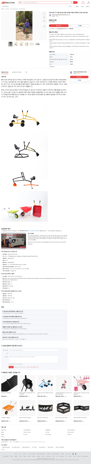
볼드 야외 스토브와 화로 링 (42, 417)
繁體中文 (16, 456)
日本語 (20, 456)
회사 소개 (16, 453)
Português (38, 456)
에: (7, 353)
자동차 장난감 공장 (6, 447)
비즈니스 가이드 (68, 453)
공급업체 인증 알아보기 (56, 453)
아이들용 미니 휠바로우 (5, 417)
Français (24, 456)
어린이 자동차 (50, 447)
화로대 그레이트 (71, 432)
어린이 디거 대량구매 (60, 447)
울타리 (2, 432)
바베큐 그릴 (3, 430)
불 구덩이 (69, 434)
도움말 (77, 6)
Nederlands (62, 456)
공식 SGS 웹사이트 (32, 230)
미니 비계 (25, 434)
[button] (71, 2)
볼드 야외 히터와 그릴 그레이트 (61, 417)
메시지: (6, 356)
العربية (57, 456)
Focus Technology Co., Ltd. (46, 458)
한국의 (53, 456)
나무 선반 (47, 432)
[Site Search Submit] (75, 2)
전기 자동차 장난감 (15, 447)
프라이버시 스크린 (27, 432)
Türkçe (74, 456)
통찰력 (63, 453)
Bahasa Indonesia (85, 456)
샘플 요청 (71, 28)
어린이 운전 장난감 (13, 8)
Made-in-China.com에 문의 (41, 453)
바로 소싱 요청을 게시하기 (33, 367)
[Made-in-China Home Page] (8, 2)
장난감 (7, 8)
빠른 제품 (48, 453)
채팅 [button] (81, 25)
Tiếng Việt (79, 456)
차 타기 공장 (34, 447)
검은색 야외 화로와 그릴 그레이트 (80, 417)
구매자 (70, 6)
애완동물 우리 (48, 430)
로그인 (88, 3)
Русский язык (48, 456)
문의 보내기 (58, 25)
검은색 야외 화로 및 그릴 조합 (25, 417)
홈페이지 (3, 8)
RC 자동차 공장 (42, 447)
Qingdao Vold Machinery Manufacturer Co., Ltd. (61, 14)
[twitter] (75, 453)
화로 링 (2, 434)
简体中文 (11, 456)
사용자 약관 (25, 453)
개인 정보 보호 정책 (31, 453)
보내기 (11, 367)
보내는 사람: (5, 350)
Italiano (43, 456)
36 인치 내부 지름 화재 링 (6, 392)
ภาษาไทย (70, 456)
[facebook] (72, 453)
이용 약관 (69, 459)
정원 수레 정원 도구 (71, 430)
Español (29, 456)
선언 (20, 453)
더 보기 (2, 449)
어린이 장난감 (48, 434)
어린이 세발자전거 (27, 430)
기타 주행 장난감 (22, 8)
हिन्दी (66, 456)
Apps (82, 6)
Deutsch (33, 456)
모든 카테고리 (5, 6)
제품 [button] (20, 2)
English (7, 456)
